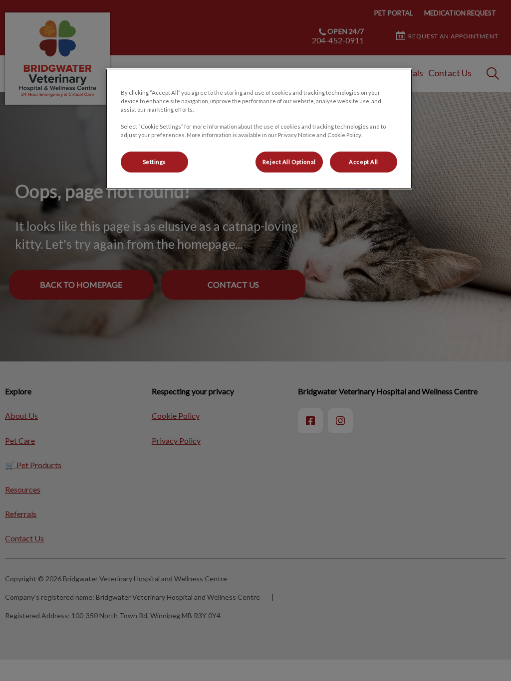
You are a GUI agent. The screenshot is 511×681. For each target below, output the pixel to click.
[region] (259, 128)
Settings (155, 162)
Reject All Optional (289, 162)
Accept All (363, 162)
